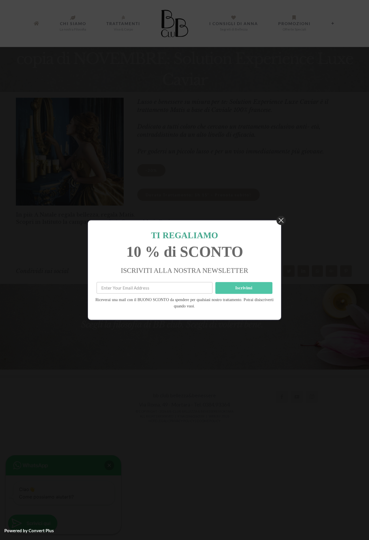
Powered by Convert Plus (29, 530)
